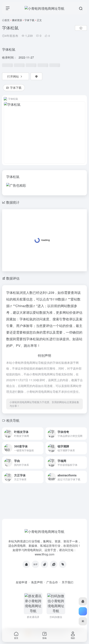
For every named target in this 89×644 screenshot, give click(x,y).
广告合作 (52, 582)
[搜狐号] (44, 564)
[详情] (40, 431)
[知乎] (35, 564)
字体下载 (29, 20)
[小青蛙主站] (53, 564)
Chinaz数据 (24, 305)
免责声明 (37, 582)
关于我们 (67, 582)
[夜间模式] (83, 621)
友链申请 (21, 582)
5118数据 (58, 299)
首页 (7, 20)
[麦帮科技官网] (62, 564)
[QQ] (26, 564)
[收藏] (81, 28)
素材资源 (17, 20)
